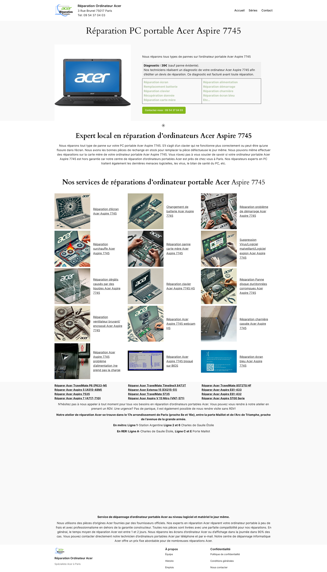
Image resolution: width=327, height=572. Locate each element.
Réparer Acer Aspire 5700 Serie (223, 398)
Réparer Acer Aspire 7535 (72, 394)
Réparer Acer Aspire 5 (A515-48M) (78, 389)
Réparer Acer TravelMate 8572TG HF (226, 385)
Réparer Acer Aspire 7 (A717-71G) (77, 398)
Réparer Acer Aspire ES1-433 (222, 389)
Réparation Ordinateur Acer (99, 6)
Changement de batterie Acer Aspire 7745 (180, 211)
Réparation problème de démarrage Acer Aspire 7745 (254, 211)
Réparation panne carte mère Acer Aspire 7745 (178, 249)
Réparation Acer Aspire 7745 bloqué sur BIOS (179, 361)
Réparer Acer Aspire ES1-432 (222, 394)
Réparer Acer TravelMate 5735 (149, 394)
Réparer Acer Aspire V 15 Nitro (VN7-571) (156, 398)
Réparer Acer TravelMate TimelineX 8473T (157, 385)
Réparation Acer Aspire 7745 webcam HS (180, 324)
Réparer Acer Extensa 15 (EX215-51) (152, 389)
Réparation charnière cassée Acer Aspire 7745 (254, 324)
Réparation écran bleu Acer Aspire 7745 (251, 361)
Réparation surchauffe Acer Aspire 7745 (104, 249)
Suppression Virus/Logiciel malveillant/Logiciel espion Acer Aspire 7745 (253, 248)
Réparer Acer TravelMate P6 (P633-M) (80, 385)
